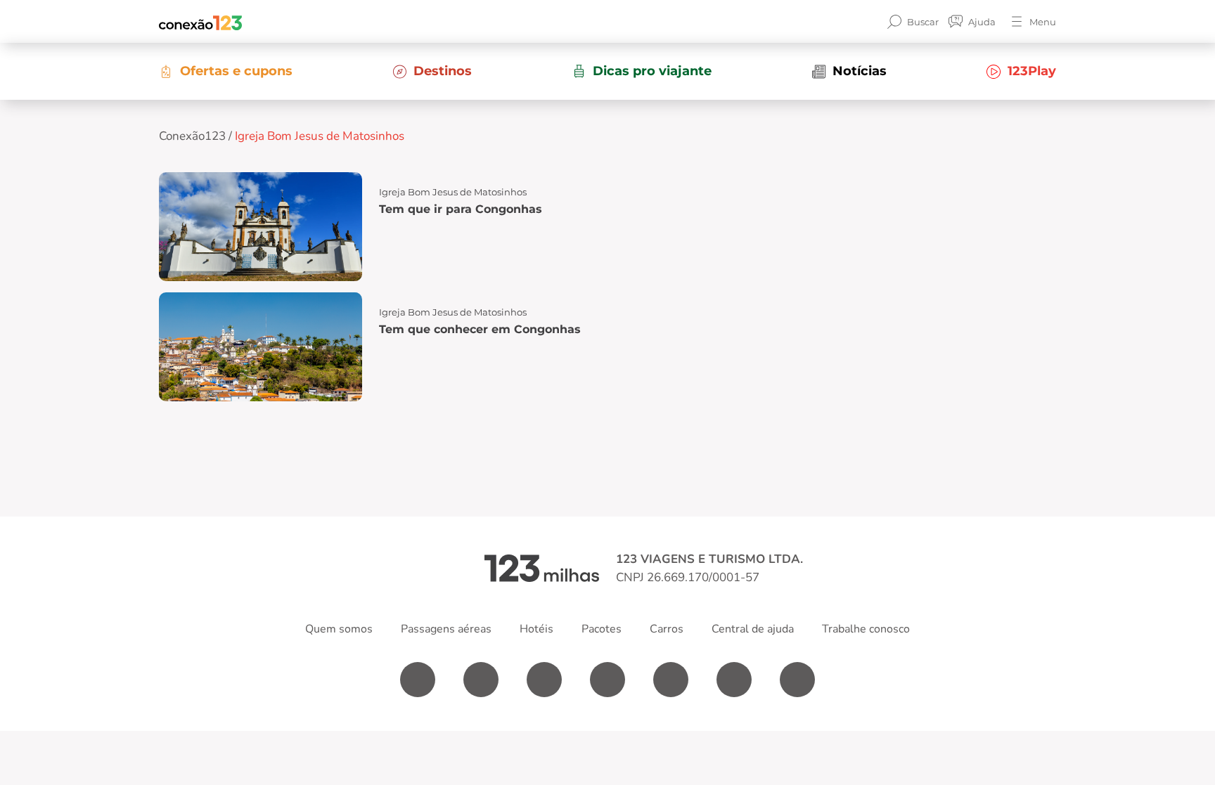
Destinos (442, 71)
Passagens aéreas (446, 629)
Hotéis (536, 629)
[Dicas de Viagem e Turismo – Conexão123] (200, 22)
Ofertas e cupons (236, 71)
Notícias (859, 71)
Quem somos (339, 629)
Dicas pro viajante (652, 71)
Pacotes (601, 629)
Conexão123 (192, 136)
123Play (1032, 71)
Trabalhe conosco (866, 629)
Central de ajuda (753, 629)
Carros (666, 629)
